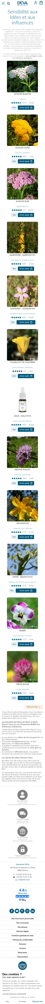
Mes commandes (22, 923)
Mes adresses (22, 927)
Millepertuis (22, 523)
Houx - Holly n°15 (22, 416)
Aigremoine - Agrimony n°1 (22, 255)
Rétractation (22, 953)
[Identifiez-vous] (36, 3)
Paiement (22, 944)
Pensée (22, 631)
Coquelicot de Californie (22, 362)
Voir (14, 108)
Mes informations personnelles (22, 919)
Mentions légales (22, 931)
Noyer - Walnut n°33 (23, 577)
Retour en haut (34, 707)
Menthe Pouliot (22, 470)
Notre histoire (22, 957)
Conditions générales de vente (22, 936)
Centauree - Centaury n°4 (22, 309)
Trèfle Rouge (22, 684)
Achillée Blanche (22, 94)
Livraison (22, 948)
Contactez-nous (24, 880)
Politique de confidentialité (23, 940)
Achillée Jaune (22, 148)
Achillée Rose (22, 201)
